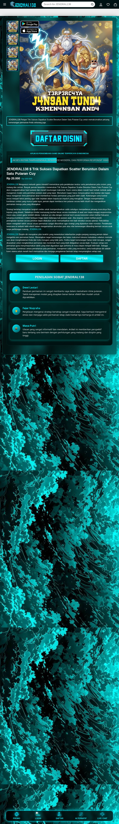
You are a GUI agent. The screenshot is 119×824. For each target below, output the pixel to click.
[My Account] (100, 4)
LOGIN (37, 258)
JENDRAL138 (12, 184)
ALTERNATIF (81, 818)
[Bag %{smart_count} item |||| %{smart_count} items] (115, 4)
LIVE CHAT (102, 818)
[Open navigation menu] (4, 4)
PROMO (16, 818)
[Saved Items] (108, 4)
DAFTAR (82, 258)
